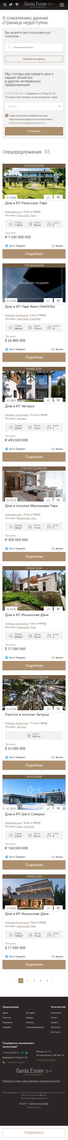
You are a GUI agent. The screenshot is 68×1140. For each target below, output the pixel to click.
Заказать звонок (16, 1062)
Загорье (21, 418)
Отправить (34, 131)
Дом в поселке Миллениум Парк (31, 506)
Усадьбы (6, 1027)
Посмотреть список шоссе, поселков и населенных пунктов (31, 1081)
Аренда (29, 1017)
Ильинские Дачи (26, 627)
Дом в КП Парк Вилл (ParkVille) (30, 307)
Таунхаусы (7, 1022)
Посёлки (30, 1022)
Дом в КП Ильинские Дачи (27, 615)
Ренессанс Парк (26, 215)
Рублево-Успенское (17, 315)
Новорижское (13, 211)
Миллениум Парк (27, 518)
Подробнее (34, 254)
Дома (5, 1013)
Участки (6, 1017)
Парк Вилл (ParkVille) (29, 318)
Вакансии (56, 1027)
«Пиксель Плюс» (34, 1107)
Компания (56, 1013)
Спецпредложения (35, 1027)
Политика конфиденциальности (34, 1098)
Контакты (56, 1032)
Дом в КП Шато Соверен (25, 814)
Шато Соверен (25, 826)
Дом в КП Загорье (19, 406)
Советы (55, 1022)
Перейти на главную (34, 59)
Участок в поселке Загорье (27, 714)
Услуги (54, 1017)
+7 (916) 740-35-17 (15, 93)
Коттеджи (30, 1013)
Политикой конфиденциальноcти (27, 123)
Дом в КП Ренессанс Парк (26, 203)
